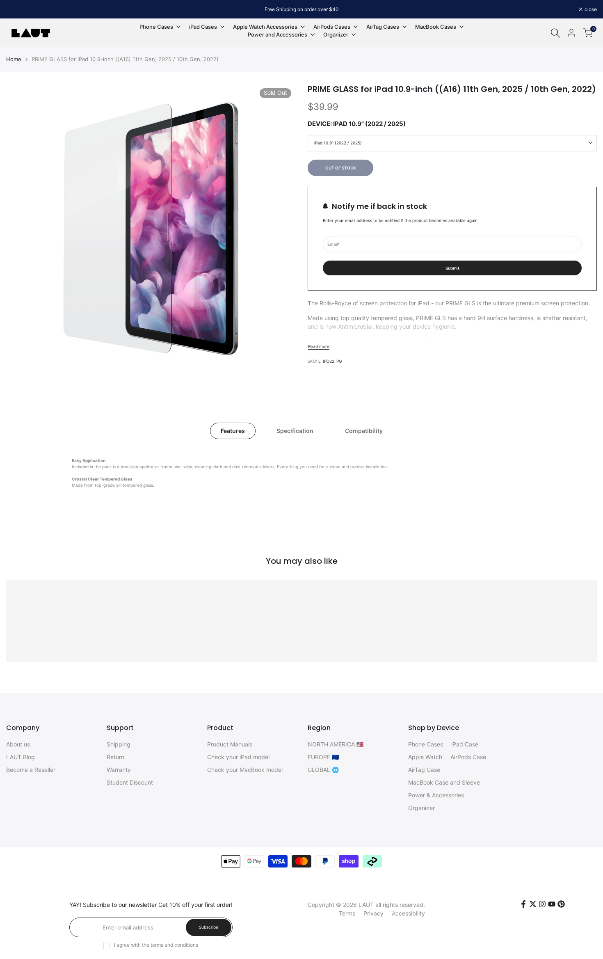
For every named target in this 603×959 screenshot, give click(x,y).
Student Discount (130, 782)
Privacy (373, 913)
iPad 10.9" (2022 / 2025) (338, 142)
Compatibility (364, 430)
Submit (452, 267)
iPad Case (464, 744)
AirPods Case (468, 756)
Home (13, 59)
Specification (294, 430)
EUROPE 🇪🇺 (323, 756)
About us (18, 744)
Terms (347, 913)
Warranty (119, 769)
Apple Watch (425, 756)
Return (115, 756)
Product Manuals (229, 744)
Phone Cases (425, 744)
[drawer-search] (555, 33)
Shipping (118, 744)
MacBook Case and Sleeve (444, 782)
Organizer (421, 807)
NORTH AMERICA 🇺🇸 (335, 744)
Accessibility (408, 913)
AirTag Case (424, 769)
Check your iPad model (238, 756)
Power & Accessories (436, 795)
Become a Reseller (30, 769)
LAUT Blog (20, 756)
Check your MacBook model (245, 769)
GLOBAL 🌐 (323, 769)
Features (233, 430)
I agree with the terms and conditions (156, 945)
